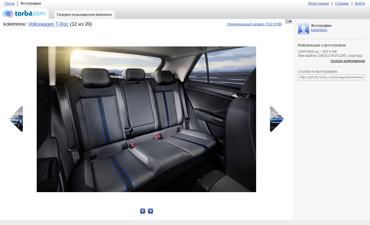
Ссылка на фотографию (317, 72)
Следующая (274, 119)
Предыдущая (17, 119)
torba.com (24, 13)
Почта (9, 3)
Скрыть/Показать (289, 21)
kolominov (319, 30)
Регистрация (318, 3)
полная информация (348, 61)
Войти (360, 3)
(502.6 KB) (254, 24)
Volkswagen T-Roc (48, 24)
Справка (342, 3)
